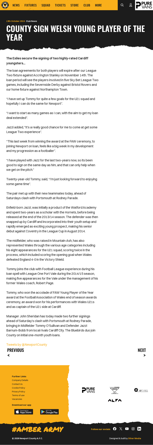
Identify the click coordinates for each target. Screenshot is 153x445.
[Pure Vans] (144, 5)
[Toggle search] (122, 5)
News (16, 5)
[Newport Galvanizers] (115, 390)
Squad (46, 5)
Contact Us (17, 384)
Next (142, 350)
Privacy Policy (18, 391)
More (98, 5)
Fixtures (31, 5)
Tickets (60, 5)
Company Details (20, 380)
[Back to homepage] (5, 5)
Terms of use (18, 395)
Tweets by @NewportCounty (26, 344)
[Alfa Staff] (115, 401)
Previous (14, 350)
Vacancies (17, 399)
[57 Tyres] (141, 390)
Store (75, 5)
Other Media (134, 438)
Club (87, 5)
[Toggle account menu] (130, 5)
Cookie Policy (18, 388)
